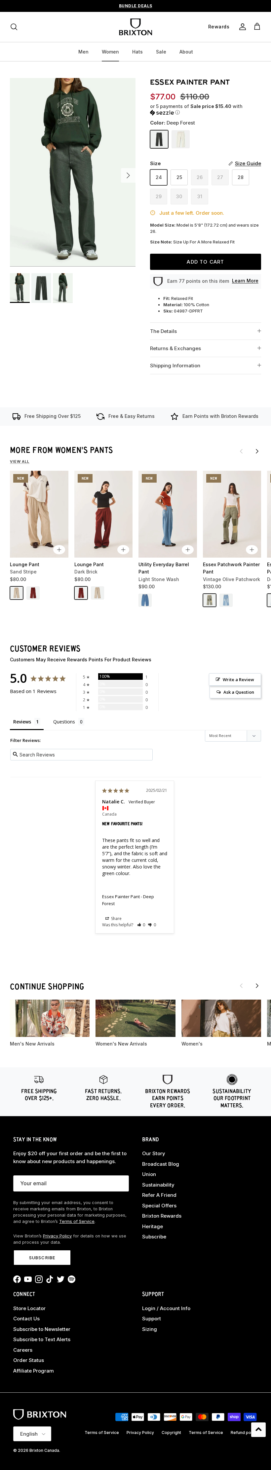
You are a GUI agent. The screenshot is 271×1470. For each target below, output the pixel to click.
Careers (22, 1350)
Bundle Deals (135, 5)
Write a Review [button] (238, 679)
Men (83, 52)
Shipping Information (175, 365)
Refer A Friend (159, 1195)
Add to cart (205, 262)
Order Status (28, 1360)
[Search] (14, 27)
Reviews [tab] (22, 721)
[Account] (241, 27)
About (186, 52)
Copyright (171, 1432)
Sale (161, 52)
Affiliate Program (33, 1371)
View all (19, 461)
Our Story (153, 1153)
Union (149, 1174)
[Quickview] (59, 549)
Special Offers (159, 1205)
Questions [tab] (64, 721)
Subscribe (42, 1257)
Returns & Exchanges (175, 348)
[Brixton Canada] (135, 26)
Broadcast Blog (160, 1164)
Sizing (149, 1329)
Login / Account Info (166, 1308)
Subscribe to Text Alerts (41, 1339)
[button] (204, 109)
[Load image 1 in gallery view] (73, 172)
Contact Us (26, 1318)
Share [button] (116, 918)
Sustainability (158, 1185)
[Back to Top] (258, 1429)
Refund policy (244, 1432)
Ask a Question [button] (238, 692)
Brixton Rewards (161, 1216)
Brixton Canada (44, 1450)
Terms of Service (77, 1221)
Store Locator (29, 1308)
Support (151, 1318)
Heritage (152, 1226)
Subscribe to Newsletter (41, 1329)
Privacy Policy (57, 1235)
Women (110, 52)
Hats (137, 52)
